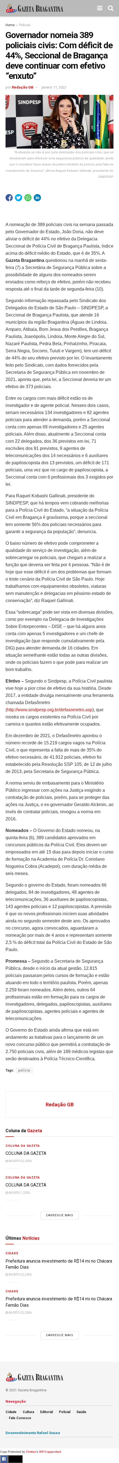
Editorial (46, 1412)
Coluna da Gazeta (23, 1146)
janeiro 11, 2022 (54, 87)
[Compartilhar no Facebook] (9, 197)
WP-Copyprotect (50, 1452)
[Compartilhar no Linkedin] (37, 197)
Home (10, 25)
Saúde (81, 1412)
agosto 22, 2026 (20, 1161)
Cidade (12, 1253)
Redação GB (22, 87)
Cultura (28, 1412)
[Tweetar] (18, 197)
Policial (24, 25)
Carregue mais (59, 1215)
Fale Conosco (20, 1418)
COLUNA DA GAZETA (26, 1153)
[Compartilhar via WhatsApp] (28, 197)
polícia (24, 1070)
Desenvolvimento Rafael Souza (33, 1433)
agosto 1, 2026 (19, 1192)
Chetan (31, 1452)
